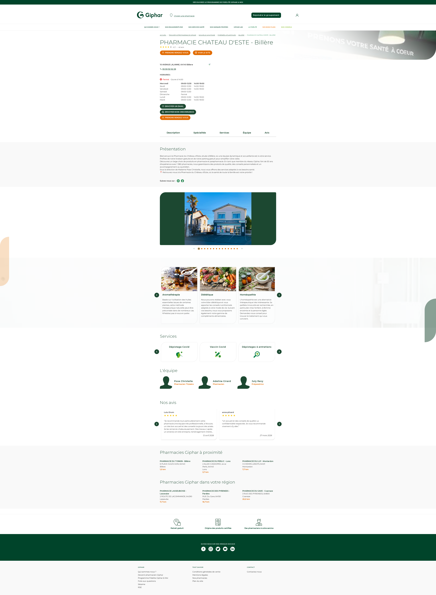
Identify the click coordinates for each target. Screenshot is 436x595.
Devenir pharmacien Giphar (150, 575)
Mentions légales (200, 575)
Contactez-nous (254, 572)
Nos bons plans (269, 27)
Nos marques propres (219, 27)
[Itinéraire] (242, 64)
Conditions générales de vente (206, 572)
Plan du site (197, 581)
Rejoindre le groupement (266, 15)
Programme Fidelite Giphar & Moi (153, 578)
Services (224, 132)
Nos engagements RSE (174, 27)
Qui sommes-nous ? (151, 27)
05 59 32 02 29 (169, 69)
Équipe (247, 132)
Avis (267, 132)
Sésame (141, 584)
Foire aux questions (147, 581)
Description (173, 132)
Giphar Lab (238, 27)
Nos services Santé (196, 27)
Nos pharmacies (199, 578)
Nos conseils (286, 27)
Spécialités (199, 132)
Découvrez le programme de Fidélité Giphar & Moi (218, 2)
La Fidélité (252, 27)
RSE (140, 587)
